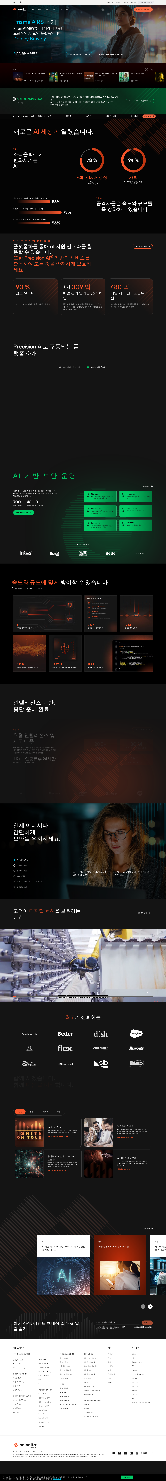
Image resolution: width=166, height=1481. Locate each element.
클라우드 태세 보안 (65, 1370)
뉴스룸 (110, 1382)
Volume (148, 992)
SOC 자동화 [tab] (21, 876)
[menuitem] (21, 9)
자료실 (126, 2)
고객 (58, 1112)
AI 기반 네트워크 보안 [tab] (71, 367)
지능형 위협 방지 (18, 1378)
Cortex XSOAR (64, 1396)
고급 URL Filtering (18, 1382)
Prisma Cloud (64, 1378)
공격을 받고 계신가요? (146, 2)
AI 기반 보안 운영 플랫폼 (67, 1354)
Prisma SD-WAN (43, 1418)
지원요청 (133, 2)
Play (151, 992)
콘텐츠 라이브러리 (137, 1362)
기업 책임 (111, 1366)
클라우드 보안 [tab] (22, 871)
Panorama (41, 1384)
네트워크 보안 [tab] (22, 865)
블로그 (134, 1354)
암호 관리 (86, 1382)
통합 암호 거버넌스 (89, 1386)
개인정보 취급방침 (139, 1327)
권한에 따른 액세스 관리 (90, 1358)
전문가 (32, 1112)
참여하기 (134, 116)
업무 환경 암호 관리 (89, 1374)
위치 (109, 1378)
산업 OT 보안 (17, 1408)
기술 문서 (134, 1394)
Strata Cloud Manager (45, 1372)
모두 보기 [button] (146, 486)
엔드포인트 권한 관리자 (90, 1366)
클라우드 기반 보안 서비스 (20, 1374)
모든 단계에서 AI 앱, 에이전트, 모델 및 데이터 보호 (90, 873)
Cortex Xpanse (64, 1400)
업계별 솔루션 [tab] (22, 887)
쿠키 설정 (127, 1477)
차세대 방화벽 (42, 1359)
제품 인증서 (135, 1382)
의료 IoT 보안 (17, 1404)
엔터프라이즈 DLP (44, 1406)
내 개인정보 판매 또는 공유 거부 (141, 1402)
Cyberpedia (135, 1366)
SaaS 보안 (16, 1412)
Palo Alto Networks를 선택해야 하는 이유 (32, 116)
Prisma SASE (42, 1394)
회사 (60, 9)
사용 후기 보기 (142, 913)
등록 (145, 1323)
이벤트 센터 (135, 1370)
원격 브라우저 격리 (44, 1422)
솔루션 (40, 9)
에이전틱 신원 (88, 1378)
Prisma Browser (43, 1414)
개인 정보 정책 (57, 1479)
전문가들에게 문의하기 (55, 1170)
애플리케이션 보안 (65, 1366)
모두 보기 (147, 1228)
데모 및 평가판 (149, 116)
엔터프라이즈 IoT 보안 (19, 1400)
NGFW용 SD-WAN (44, 1376)
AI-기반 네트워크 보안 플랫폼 (21, 1354)
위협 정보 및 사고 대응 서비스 (92, 1400)
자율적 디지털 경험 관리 (45, 1402)
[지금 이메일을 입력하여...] (117, 1323)
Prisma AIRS (17, 1364)
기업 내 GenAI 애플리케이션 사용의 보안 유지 (132, 873)
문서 (42, 1451)
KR (14, 2)
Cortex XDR (63, 1392)
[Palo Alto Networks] (20, 9)
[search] (21, 2)
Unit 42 (134, 1398)
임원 (20, 1112)
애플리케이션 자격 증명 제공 (92, 1390)
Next (150, 1306)
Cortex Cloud (64, 1362)
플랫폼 (69, 116)
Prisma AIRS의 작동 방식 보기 (109, 54)
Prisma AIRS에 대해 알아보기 (77, 54)
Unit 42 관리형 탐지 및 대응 (68, 1404)
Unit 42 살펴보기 (141, 729)
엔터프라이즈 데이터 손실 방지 (22, 1396)
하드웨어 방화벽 (43, 1363)
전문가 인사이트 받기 (124, 1169)
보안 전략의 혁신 (88, 1412)
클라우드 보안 (64, 1358)
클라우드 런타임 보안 (66, 1374)
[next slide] (151, 69)
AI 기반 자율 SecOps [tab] (99, 367)
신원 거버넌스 (88, 1370)
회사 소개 (111, 1354)
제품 (33, 9)
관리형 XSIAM (64, 1408)
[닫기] (163, 1477)
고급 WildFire (17, 1386)
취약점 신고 (135, 1386)
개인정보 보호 (17, 1451)
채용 (109, 1358)
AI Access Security (19, 1368)
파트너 (54, 9)
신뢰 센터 (27, 1451)
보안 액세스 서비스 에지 (45, 1390)
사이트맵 (134, 1390)
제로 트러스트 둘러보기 (143, 9)
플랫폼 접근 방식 (141, 246)
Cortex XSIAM (64, 1388)
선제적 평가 (87, 1404)
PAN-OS (41, 1380)
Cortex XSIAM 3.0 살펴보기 (138, 101)
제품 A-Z (134, 1378)
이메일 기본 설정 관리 (138, 1374)
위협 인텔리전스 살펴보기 (91, 1416)
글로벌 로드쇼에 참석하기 (56, 1136)
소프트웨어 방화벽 (44, 1368)
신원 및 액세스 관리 (89, 1362)
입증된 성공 (111, 116)
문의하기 (118, 2)
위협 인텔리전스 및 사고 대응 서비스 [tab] (29, 881)
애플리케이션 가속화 (44, 1398)
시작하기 (110, 2)
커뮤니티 (134, 1358)
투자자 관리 (111, 1374)
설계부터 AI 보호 (18, 1360)
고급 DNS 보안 (17, 1390)
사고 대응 (86, 1408)
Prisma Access (43, 1410)
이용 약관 (148, 1327)
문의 (109, 1362)
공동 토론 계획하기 (123, 1137)
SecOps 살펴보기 (22, 512)
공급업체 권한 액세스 (90, 1394)
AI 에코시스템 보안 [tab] (23, 860)
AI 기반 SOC (63, 1384)
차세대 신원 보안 (88, 1354)
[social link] (113, 1453)
